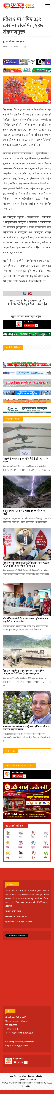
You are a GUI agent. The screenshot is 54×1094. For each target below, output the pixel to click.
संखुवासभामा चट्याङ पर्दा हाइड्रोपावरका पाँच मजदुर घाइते (25, 512)
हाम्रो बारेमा (22, 1076)
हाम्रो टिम (13, 1076)
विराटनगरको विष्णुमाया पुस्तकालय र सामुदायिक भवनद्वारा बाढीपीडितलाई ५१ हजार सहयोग (23, 672)
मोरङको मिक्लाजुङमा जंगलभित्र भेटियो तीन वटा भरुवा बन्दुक (26, 460)
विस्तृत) (9, 906)
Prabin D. (28, 1086)
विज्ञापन (31, 1076)
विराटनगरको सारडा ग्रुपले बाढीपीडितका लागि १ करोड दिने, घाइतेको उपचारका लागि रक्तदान (26, 564)
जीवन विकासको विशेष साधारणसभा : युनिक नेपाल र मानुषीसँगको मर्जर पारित (25, 620)
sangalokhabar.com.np (26, 1079)
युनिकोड (39, 1076)
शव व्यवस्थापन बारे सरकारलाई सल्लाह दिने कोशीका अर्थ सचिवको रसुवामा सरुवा (27, 728)
